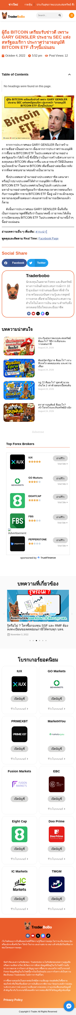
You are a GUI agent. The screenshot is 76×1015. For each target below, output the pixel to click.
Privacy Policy (13, 999)
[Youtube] (33, 313)
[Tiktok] (47, 313)
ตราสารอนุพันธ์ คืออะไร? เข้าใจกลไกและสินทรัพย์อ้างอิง (54, 406)
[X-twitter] (38, 936)
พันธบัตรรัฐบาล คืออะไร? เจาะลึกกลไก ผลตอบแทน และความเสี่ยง (55, 363)
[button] (69, 74)
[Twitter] (38, 313)
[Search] (60, 15)
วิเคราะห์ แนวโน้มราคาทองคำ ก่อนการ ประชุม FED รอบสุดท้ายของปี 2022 (34, 627)
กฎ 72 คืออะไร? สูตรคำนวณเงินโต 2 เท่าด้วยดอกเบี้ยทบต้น (54, 384)
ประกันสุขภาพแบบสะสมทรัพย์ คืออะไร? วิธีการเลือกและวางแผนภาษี (54, 341)
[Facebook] (29, 313)
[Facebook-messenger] (69, 1006)
